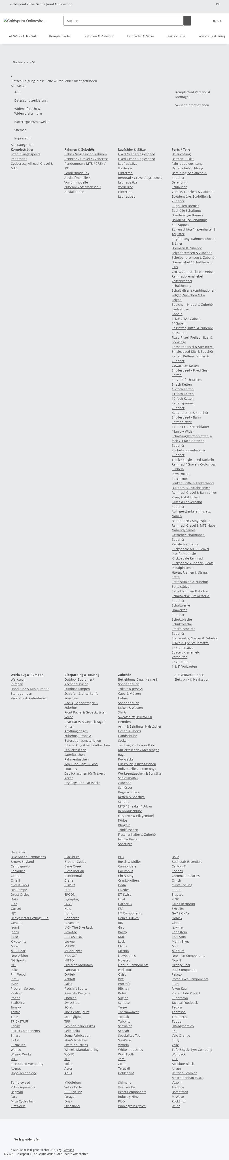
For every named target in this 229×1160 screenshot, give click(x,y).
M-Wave (178, 1096)
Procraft (124, 984)
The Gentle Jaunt (76, 1012)
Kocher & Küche (76, 684)
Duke (14, 899)
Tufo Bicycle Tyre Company (192, 1049)
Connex (177, 871)
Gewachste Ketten (185, 365)
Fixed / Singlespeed (25, 154)
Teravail (124, 1068)
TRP (67, 1021)
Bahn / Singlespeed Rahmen (85, 154)
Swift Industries (76, 1045)
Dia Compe (19, 890)
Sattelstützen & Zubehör (190, 582)
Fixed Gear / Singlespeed (136, 154)
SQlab (68, 1007)
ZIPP (175, 1059)
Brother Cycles (75, 861)
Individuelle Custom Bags (137, 769)
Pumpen (17, 684)
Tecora (177, 1007)
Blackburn (72, 857)
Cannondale (127, 866)
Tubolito (124, 1021)
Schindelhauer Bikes (79, 1026)
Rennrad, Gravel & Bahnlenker (194, 492)
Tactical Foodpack (185, 1002)
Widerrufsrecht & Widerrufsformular (28, 111)
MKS (175, 946)
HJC (13, 913)
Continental (73, 876)
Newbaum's (127, 955)
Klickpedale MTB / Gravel (190, 549)
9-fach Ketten (182, 384)
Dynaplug (71, 899)
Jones (15, 932)
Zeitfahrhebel (182, 281)
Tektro (15, 1012)
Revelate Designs (77, 993)
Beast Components (132, 1092)
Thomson (179, 1012)
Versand (69, 1150)
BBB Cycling (73, 1092)
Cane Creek (72, 866)
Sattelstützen (181, 586)
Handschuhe (127, 736)
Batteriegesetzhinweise (31, 122)
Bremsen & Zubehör (187, 248)
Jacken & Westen (130, 707)
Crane (68, 880)
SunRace (124, 1040)
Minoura (178, 951)
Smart (15, 1035)
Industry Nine (128, 1096)
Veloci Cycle (73, 1087)
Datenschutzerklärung (31, 100)
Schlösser (125, 787)
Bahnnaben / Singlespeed (191, 521)
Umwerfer (179, 610)
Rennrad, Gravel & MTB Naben (195, 525)
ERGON (69, 894)
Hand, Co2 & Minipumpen (30, 689)
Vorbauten (179, 657)
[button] (205, 20)
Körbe (122, 820)
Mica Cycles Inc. (22, 1101)
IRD (120, 923)
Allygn (176, 1068)
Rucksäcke (126, 759)
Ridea (122, 993)
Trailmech (179, 1017)
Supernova (180, 998)
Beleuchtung (181, 154)
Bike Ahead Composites (28, 857)
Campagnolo (20, 866)
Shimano (124, 1082)
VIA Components (23, 1087)
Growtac (70, 932)
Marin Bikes (180, 941)
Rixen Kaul (180, 988)
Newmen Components (188, 955)
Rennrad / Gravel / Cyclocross (86, 159)
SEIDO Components (25, 1031)
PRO (121, 979)
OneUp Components (133, 965)
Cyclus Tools (20, 885)
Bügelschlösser (129, 792)
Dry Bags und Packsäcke (82, 783)
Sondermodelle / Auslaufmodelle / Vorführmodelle (77, 177)
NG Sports (18, 960)
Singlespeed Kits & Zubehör (192, 351)
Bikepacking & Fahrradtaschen (87, 745)
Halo (67, 908)
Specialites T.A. (129, 1035)
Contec (16, 876)
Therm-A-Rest (128, 1012)
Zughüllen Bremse (185, 206)
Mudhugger (73, 951)
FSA (120, 908)
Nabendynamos (183, 530)
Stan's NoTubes (76, 1040)
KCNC (15, 937)
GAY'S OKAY (180, 913)
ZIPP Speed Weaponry (27, 1064)
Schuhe (123, 801)
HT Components (130, 913)
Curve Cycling (182, 885)
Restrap (16, 993)
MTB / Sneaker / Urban (135, 806)
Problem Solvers (23, 988)
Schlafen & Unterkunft (81, 693)
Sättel (176, 577)
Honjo (68, 913)
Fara (14, 1096)
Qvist (122, 974)
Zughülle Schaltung (186, 210)
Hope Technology (23, 1073)
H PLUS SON (73, 937)
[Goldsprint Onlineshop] (25, 21)
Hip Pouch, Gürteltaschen (137, 764)
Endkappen (180, 224)
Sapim (15, 1026)
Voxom (177, 1082)
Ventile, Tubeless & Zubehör (193, 192)
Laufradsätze (128, 182)
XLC (67, 1059)
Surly (175, 1040)
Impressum (22, 138)
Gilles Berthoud (183, 904)
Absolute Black (183, 1064)
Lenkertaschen (75, 750)
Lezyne (69, 941)
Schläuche (179, 187)
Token (68, 1064)
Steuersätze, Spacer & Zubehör (195, 638)
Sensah (123, 1031)
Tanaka (16, 1007)
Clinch (176, 880)
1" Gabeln (179, 323)
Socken (123, 740)
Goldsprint (126, 1073)
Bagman (17, 1092)
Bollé (175, 857)
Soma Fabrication (77, 1035)
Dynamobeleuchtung (187, 168)
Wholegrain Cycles (132, 1106)
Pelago (177, 974)
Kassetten (179, 333)
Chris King (126, 876)
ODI (13, 965)
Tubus (176, 1021)
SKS (174, 1031)
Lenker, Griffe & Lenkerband (193, 483)
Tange (122, 1007)
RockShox (179, 1101)
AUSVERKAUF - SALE (189, 675)
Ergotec (177, 894)
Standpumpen (21, 693)
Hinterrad (125, 173)
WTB (14, 1059)
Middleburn (73, 1082)
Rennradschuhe (130, 811)
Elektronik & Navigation (191, 679)
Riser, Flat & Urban (186, 497)
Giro (121, 927)
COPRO (69, 885)
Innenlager (180, 478)
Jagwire (177, 927)
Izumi (15, 927)
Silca (175, 984)
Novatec (124, 960)
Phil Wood (18, 974)
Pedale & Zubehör (185, 544)
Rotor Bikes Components (190, 979)
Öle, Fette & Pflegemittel (136, 816)
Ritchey (123, 988)
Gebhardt (71, 918)
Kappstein (179, 932)
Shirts (122, 712)
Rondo (15, 998)
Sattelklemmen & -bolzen (190, 591)
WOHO (69, 1054)
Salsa (68, 984)
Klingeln (124, 825)
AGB (17, 92)
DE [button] (218, 4)
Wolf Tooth (126, 1054)
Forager (70, 1096)
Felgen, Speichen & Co (188, 295)
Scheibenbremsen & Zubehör (194, 257)
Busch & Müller (129, 861)
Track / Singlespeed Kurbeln (193, 459)
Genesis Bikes (128, 918)
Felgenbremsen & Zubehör (192, 253)
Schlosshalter (128, 778)
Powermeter (181, 474)
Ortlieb (69, 974)
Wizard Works (21, 1054)
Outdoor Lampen (77, 689)
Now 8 (176, 960)
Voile (175, 1045)
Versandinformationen (192, 105)
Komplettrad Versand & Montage (192, 94)
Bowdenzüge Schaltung (189, 220)
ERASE (176, 890)
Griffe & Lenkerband (187, 502)
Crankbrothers (129, 880)
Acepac (16, 1068)
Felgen (177, 300)
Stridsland (72, 1106)
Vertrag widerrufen (27, 1139)
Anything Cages (76, 731)
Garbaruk (125, 904)
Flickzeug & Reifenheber (29, 698)
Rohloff (69, 979)
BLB (121, 857)
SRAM (15, 1040)
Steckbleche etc (183, 629)
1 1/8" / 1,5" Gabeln (186, 318)
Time (14, 1017)
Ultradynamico (183, 1026)
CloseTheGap (74, 871)
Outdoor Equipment (79, 679)
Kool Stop (179, 937)
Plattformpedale (184, 553)
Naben (177, 516)
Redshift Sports (75, 988)
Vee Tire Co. (127, 1087)
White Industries (130, 1049)
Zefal (121, 1059)
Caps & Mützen (129, 693)
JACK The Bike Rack (78, 927)
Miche (122, 946)
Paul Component (184, 970)
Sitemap (20, 130)
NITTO (69, 960)
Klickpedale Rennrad (187, 558)
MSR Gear (18, 951)
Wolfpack (178, 1054)
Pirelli (15, 979)
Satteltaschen (74, 754)
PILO (121, 1101)
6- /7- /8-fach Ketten (187, 380)
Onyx (68, 1101)
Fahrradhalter (128, 839)
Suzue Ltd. (18, 1045)
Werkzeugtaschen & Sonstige (139, 773)
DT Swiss (124, 894)
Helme (123, 698)
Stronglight (72, 1017)
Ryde (14, 984)
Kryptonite (18, 941)
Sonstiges (71, 698)
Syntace (124, 1002)
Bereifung (179, 182)
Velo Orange (181, 1035)
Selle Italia (72, 1031)
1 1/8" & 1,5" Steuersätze (190, 643)
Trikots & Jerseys (130, 689)
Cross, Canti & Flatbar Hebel (193, 271)
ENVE (68, 904)
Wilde (176, 1106)
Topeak (123, 1017)
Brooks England (22, 861)
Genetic (16, 923)
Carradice (18, 871)
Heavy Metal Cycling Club (30, 918)
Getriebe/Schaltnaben (188, 535)
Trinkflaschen (128, 830)
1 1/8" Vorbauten (184, 666)
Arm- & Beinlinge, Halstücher (139, 726)
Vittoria (123, 1045)
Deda (122, 885)
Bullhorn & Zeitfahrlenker (191, 488)
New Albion (19, 955)
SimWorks (18, 1106)
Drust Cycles (20, 894)
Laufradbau (127, 196)
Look (121, 941)
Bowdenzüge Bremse (187, 215)
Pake (14, 970)
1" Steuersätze (182, 647)
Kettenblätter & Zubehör (190, 412)
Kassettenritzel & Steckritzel (193, 347)
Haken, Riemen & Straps (190, 572)
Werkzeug (18, 679)
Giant (176, 923)
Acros (68, 1068)
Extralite (178, 908)
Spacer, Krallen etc (186, 652)
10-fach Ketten (183, 389)
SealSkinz (18, 1002)
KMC (121, 937)
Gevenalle (71, 923)
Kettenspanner (183, 403)
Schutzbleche (182, 619)
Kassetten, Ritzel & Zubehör (192, 328)
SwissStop (71, 1002)
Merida (123, 951)
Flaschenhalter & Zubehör (137, 834)
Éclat (121, 899)
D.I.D (68, 890)
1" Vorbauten (181, 662)
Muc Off (70, 955)
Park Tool (125, 970)
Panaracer (72, 970)
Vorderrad (125, 168)
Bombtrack (180, 1092)
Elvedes (123, 890)
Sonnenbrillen (128, 703)
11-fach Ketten (183, 394)
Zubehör (178, 408)
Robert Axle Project (186, 993)
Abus (68, 1073)
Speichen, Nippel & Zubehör (193, 304)
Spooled (70, 998)
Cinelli (15, 880)
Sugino (123, 998)
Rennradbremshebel (187, 276)
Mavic (15, 946)
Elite (14, 904)
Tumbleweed (20, 1082)
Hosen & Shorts (129, 731)
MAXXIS (70, 946)
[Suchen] (187, 21)
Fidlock (177, 918)
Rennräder (19, 159)
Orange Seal (181, 965)
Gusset (16, 908)
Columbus (125, 871)
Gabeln (177, 314)
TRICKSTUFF (19, 1021)
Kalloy (122, 932)
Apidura (178, 1087)
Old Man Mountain (78, 965)
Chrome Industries (186, 876)
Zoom (122, 1064)
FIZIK (175, 899)
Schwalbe (125, 1026)
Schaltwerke (181, 605)
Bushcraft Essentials (187, 861)
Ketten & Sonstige (131, 797)
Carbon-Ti (179, 866)
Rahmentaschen (76, 759)
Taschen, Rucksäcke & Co (136, 745)
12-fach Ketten (183, 398)
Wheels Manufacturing (81, 1049)
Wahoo (16, 1049)
